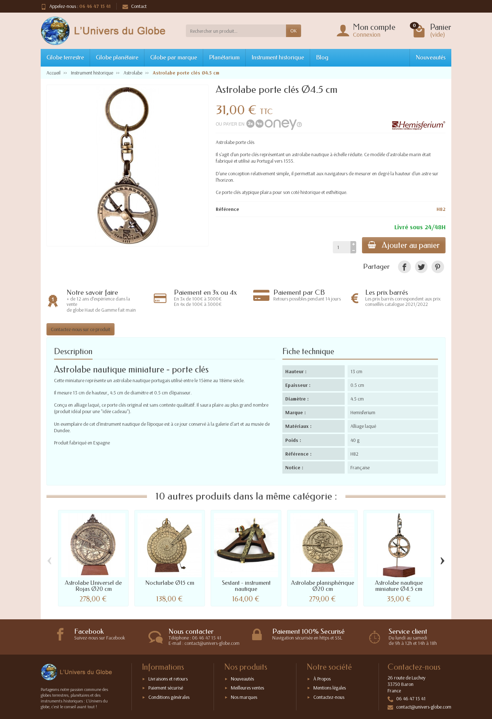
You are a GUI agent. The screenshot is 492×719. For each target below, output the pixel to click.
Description (73, 351)
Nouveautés (431, 57)
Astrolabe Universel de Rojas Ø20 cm (93, 585)
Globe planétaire (117, 57)
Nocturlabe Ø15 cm (169, 582)
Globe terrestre (65, 57)
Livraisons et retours (168, 678)
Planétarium (224, 57)
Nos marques (244, 697)
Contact (139, 6)
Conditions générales (168, 697)
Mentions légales (329, 687)
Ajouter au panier (411, 245)
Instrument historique (277, 57)
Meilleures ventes (247, 687)
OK (293, 30)
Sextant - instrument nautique (246, 585)
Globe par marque (173, 57)
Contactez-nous (328, 697)
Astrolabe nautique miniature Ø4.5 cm (399, 585)
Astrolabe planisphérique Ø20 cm (322, 585)
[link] (404, 267)
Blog (322, 57)
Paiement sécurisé (165, 687)
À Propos (322, 678)
